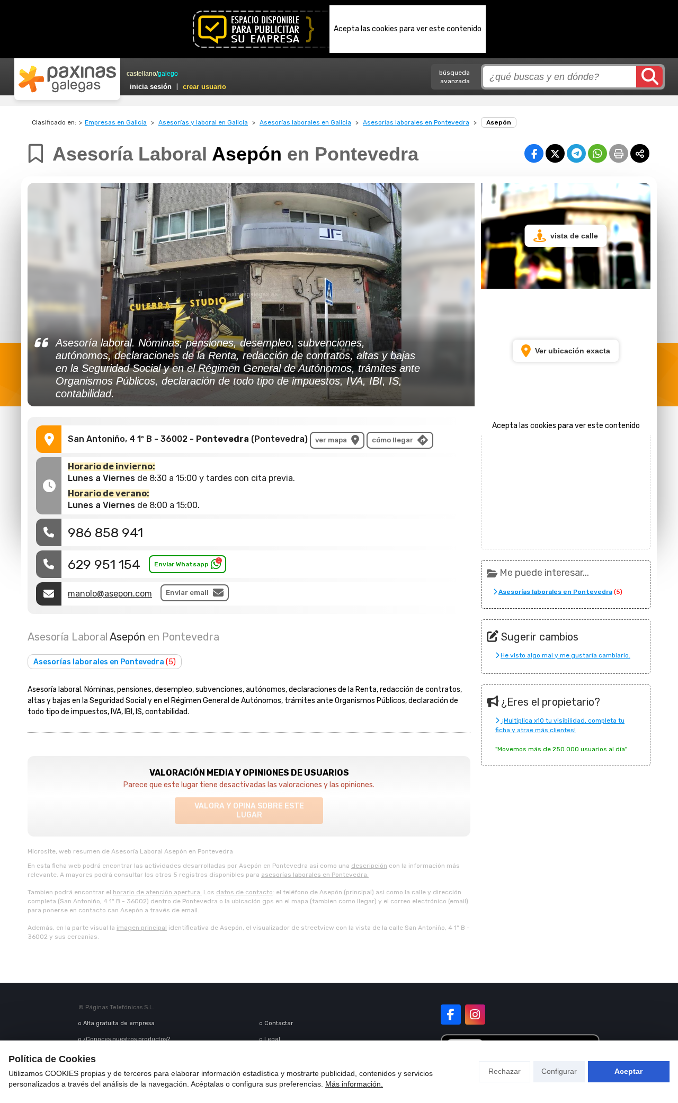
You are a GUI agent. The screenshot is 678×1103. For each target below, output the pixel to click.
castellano (141, 73)
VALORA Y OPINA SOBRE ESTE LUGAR (249, 811)
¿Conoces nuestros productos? (126, 1039)
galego (168, 73)
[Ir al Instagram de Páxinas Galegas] (475, 1014)
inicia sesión (151, 87)
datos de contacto (244, 892)
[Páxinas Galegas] (67, 79)
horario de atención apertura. (157, 892)
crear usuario (204, 87)
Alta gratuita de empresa (119, 1023)
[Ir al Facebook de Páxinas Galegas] (451, 1014)
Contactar (278, 1023)
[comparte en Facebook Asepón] (533, 153)
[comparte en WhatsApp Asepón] (597, 153)
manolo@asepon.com (110, 594)
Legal (272, 1039)
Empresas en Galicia (116, 122)
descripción (369, 865)
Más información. (354, 1084)
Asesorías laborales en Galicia (305, 122)
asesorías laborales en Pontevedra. (315, 874)
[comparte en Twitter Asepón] (555, 153)
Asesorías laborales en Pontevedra (416, 122)
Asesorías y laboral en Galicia (203, 122)
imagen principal (142, 927)
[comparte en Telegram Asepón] (576, 153)
